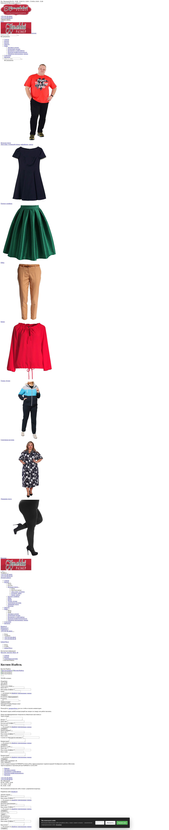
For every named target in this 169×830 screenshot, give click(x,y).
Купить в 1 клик (5, 702)
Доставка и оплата (13, 47)
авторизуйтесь (13, 708)
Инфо (6, 46)
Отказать (100, 822)
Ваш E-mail (4, 725)
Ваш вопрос (4, 825)
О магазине (7, 55)
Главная (6, 39)
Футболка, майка (19, 144)
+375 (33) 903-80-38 (6, 576)
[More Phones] (13, 631)
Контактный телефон (8, 723)
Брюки (3, 321)
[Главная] (16, 570)
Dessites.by (14, 791)
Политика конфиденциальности (17, 52)
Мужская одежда (6, 143)
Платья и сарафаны (6, 203)
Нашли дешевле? (13, 697)
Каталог (6, 41)
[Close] (8, 573)
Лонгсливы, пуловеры (7, 144)
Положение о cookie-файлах (16, 50)
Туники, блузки (5, 381)
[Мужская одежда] (18, 587)
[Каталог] (10, 582)
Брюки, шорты (28, 144)
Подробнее (59, 824)
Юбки (2, 262)
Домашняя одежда (6, 499)
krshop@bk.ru (8, 648)
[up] (20, 700)
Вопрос (3, 719)
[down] (1, 700)
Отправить (4, 695)
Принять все (122, 822)
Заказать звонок (5, 19)
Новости (6, 44)
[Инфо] (8, 609)
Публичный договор (14, 49)
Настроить (110, 822)
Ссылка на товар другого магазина (12, 737)
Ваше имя (4, 687)
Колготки (3, 558)
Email (2, 691)
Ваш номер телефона (7, 689)
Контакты (7, 57)
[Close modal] (13, 686)
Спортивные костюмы (7, 440)
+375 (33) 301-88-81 (6, 574)
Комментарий (5, 741)
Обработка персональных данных (18, 54)
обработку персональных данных (21, 693)
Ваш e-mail (4, 735)
